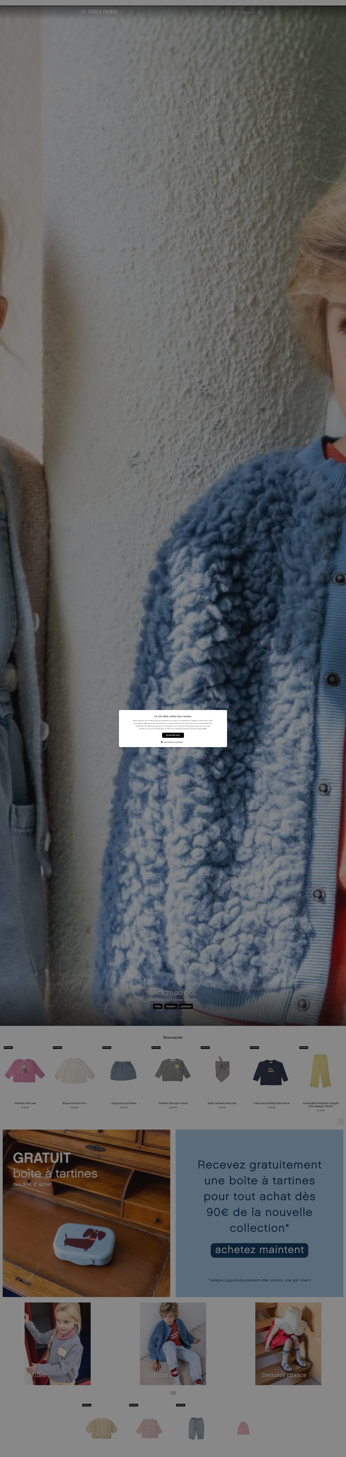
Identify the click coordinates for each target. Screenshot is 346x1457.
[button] (173, 742)
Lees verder (202, 728)
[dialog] (173, 728)
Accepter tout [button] (173, 735)
